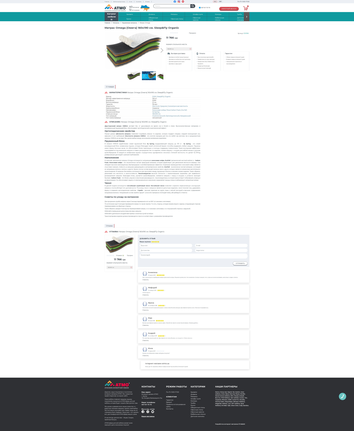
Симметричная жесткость (178, 106)
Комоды (194, 401)
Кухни (193, 405)
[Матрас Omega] (134, 75)
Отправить (240, 263)
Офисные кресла (197, 412)
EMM (154, 96)
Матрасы (116, 23)
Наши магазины (148, 416)
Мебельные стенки (198, 414)
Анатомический (158, 116)
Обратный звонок (229, 9)
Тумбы (193, 403)
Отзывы (147, 1)
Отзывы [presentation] (109, 226)
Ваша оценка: (145, 242)
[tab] (110, 87)
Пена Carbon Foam (173, 110)
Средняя (163, 106)
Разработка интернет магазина (226, 424)
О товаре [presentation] (110, 87)
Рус (215, 1)
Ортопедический (172, 116)
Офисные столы (197, 410)
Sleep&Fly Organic (164, 96)
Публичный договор (119, 1)
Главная (107, 1)
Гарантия (169, 400)
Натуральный (185, 116)
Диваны (194, 394)
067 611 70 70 (205, 7)
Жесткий (155, 106)
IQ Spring (155, 112)
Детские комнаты (197, 416)
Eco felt (184, 110)
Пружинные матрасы (129, 23)
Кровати (194, 392)
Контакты (138, 1)
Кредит (169, 402)
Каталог (111, 15)
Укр (220, 1)
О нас (130, 1)
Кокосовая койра (159, 110)
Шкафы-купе (196, 399)
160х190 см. (156, 114)
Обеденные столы (198, 407)
